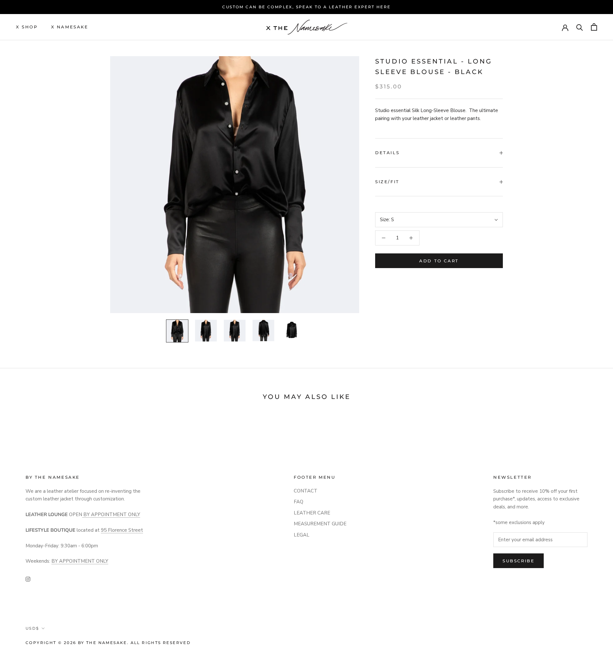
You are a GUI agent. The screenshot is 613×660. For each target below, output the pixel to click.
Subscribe (518, 560)
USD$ (32, 628)
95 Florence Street (122, 530)
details (387, 152)
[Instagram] (28, 579)
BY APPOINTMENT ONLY (111, 514)
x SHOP (27, 26)
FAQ (298, 502)
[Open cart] (594, 27)
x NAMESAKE (69, 26)
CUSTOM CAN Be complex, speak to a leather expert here (306, 6)
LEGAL (301, 535)
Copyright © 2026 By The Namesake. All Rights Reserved (108, 642)
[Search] (579, 27)
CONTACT (305, 491)
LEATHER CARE (312, 513)
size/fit (387, 181)
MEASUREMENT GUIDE (320, 524)
